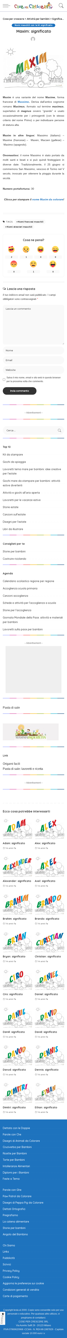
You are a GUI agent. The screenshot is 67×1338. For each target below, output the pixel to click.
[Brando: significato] (49, 904)
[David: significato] (49, 1017)
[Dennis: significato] (49, 1055)
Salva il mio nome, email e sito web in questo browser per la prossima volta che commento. (34, 379)
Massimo (23, 101)
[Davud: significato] (17, 1055)
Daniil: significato (14, 1031)
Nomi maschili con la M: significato (33, 25)
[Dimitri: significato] (17, 1092)
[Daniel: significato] (49, 979)
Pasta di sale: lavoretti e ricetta (23, 768)
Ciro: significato (13, 994)
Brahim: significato (14, 918)
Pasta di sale (11, 707)
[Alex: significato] (49, 828)
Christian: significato (48, 956)
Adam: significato (14, 843)
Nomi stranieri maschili (19, 227)
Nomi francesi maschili (30, 221)
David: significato (46, 1031)
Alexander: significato (17, 880)
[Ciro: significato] (17, 979)
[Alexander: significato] (17, 866)
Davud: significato (14, 1069)
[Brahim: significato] (17, 904)
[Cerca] (60, 5)
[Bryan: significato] (17, 942)
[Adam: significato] (17, 828)
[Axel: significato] (49, 866)
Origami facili (11, 763)
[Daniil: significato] (17, 1017)
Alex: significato (45, 843)
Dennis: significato (46, 1069)
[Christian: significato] (49, 942)
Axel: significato (45, 880)
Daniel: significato (46, 994)
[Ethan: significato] (49, 1092)
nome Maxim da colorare (47, 199)
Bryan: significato (14, 956)
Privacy (2, 1319)
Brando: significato (47, 918)
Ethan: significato (46, 1107)
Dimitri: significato (14, 1107)
